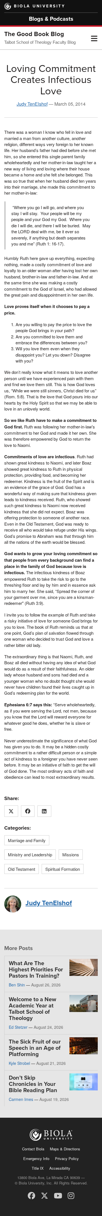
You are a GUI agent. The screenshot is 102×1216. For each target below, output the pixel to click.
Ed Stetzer (18, 1027)
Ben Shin (17, 985)
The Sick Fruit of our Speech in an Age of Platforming (35, 1048)
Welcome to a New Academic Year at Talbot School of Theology (32, 1009)
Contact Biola (33, 1149)
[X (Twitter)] (44, 1195)
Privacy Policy (67, 1158)
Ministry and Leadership (30, 854)
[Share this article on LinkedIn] (44, 811)
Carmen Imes (21, 1099)
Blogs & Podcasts (51, 19)
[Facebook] (31, 1195)
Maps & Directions (65, 1149)
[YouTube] (58, 1195)
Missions (70, 854)
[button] (94, 38)
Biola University (39, 6)
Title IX (38, 1168)
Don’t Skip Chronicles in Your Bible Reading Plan (33, 1084)
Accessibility (59, 1168)
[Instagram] (71, 1195)
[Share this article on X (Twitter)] (11, 811)
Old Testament (21, 869)
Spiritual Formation (62, 869)
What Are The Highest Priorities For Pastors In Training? (36, 969)
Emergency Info (36, 1158)
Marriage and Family (27, 840)
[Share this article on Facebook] (28, 811)
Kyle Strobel (19, 1063)
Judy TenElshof (32, 104)
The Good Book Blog (34, 34)
